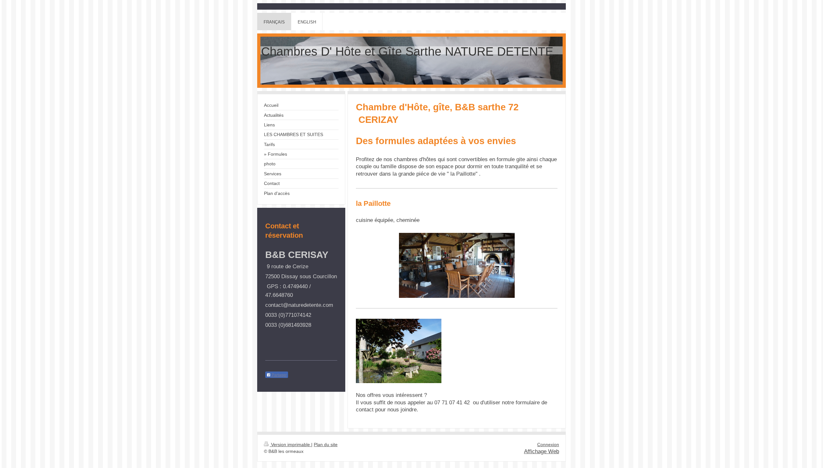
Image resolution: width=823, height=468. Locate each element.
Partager (279, 375)
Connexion (548, 444)
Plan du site (326, 444)
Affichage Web (541, 451)
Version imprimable (290, 444)
